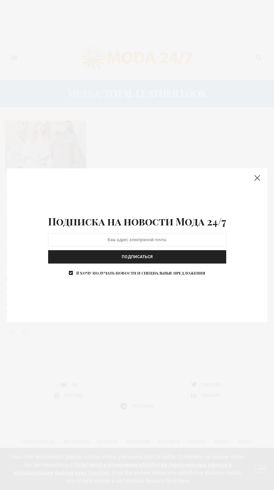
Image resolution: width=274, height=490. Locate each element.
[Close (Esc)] (257, 178)
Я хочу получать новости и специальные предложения (140, 273)
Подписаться (137, 257)
